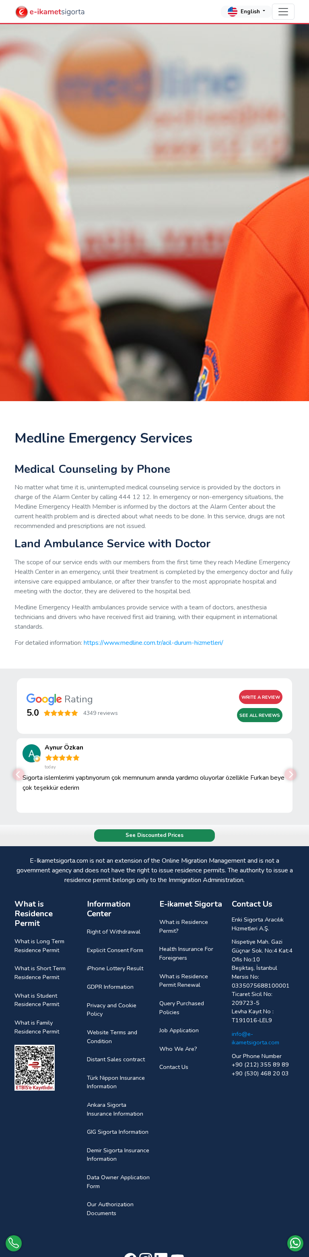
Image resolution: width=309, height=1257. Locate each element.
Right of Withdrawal (113, 932)
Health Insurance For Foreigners (186, 953)
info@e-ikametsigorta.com (255, 1038)
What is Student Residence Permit (36, 1000)
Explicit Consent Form (115, 950)
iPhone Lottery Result (115, 968)
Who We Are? (178, 1049)
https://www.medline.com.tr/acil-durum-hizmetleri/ (153, 642)
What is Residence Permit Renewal (183, 980)
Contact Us (173, 1067)
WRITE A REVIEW (260, 697)
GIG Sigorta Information (117, 1132)
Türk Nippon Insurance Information (116, 1082)
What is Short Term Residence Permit (40, 972)
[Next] (290, 774)
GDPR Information (110, 987)
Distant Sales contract (116, 1059)
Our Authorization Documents (110, 1208)
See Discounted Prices (154, 835)
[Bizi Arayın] (14, 1243)
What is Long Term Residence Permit (39, 945)
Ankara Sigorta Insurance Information (115, 1109)
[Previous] (18, 774)
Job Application (179, 1030)
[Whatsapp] (295, 1243)
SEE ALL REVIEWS (259, 715)
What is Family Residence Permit (36, 1027)
